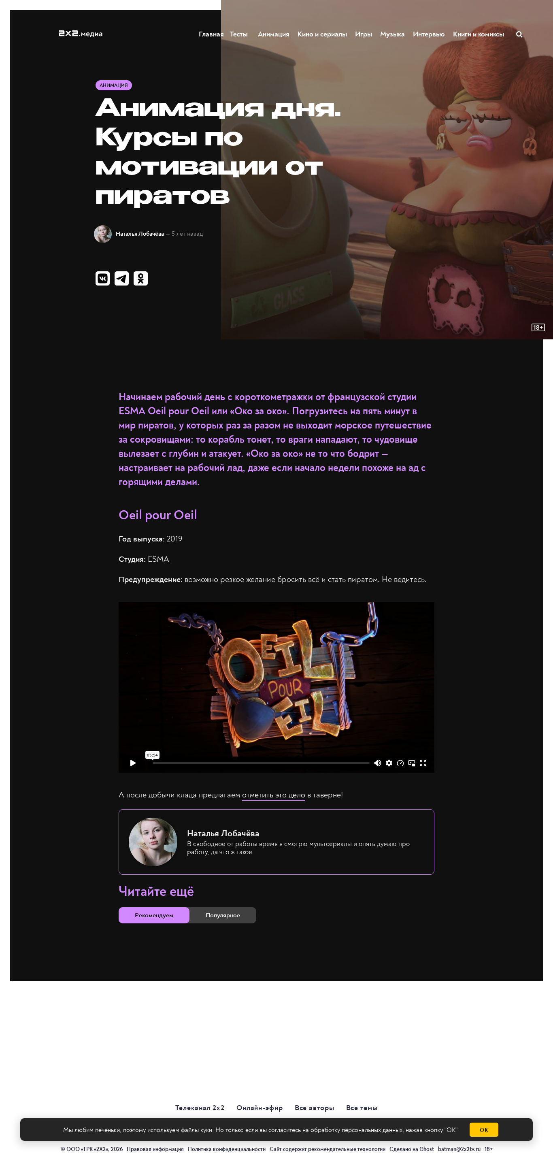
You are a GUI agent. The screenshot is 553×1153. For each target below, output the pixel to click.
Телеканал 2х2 (200, 1108)
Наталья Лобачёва (140, 234)
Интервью (429, 34)
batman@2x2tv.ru (459, 1149)
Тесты (241, 34)
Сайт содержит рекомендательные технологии (327, 1149)
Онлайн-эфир (259, 1108)
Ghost (426, 1149)
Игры (363, 34)
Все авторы (314, 1108)
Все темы (362, 1108)
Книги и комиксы (478, 34)
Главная (211, 34)
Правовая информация (155, 1149)
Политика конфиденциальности (227, 1149)
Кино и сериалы (322, 34)
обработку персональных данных (356, 1130)
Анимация (273, 34)
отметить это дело (273, 795)
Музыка (392, 34)
